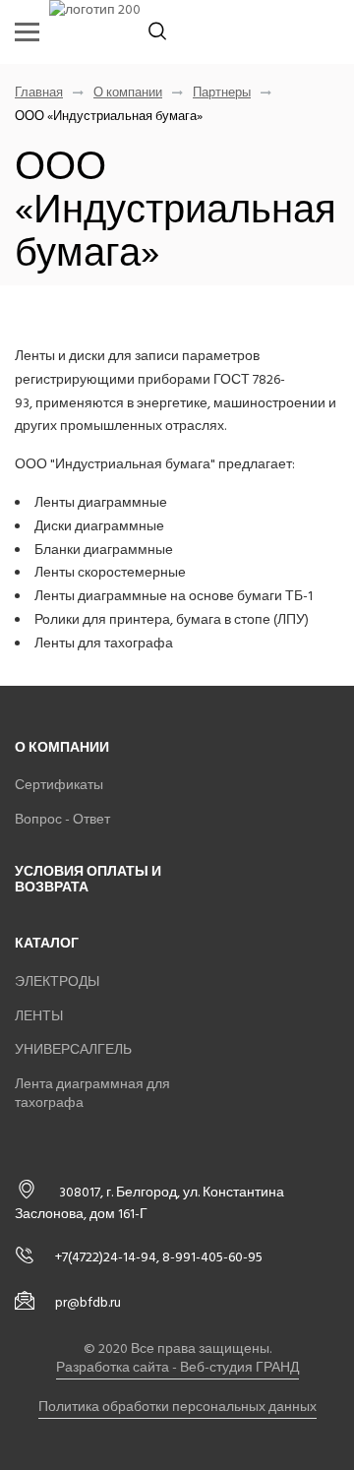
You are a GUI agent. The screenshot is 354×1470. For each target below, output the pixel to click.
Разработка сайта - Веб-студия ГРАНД (177, 1367)
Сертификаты (59, 784)
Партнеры (222, 93)
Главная (39, 93)
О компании (127, 93)
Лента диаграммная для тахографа (92, 1093)
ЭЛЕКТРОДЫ (57, 981)
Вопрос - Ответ (62, 819)
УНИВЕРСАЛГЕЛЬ (73, 1049)
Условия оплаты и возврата (88, 879)
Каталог (47, 943)
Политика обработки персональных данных (177, 1406)
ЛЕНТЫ (39, 1016)
